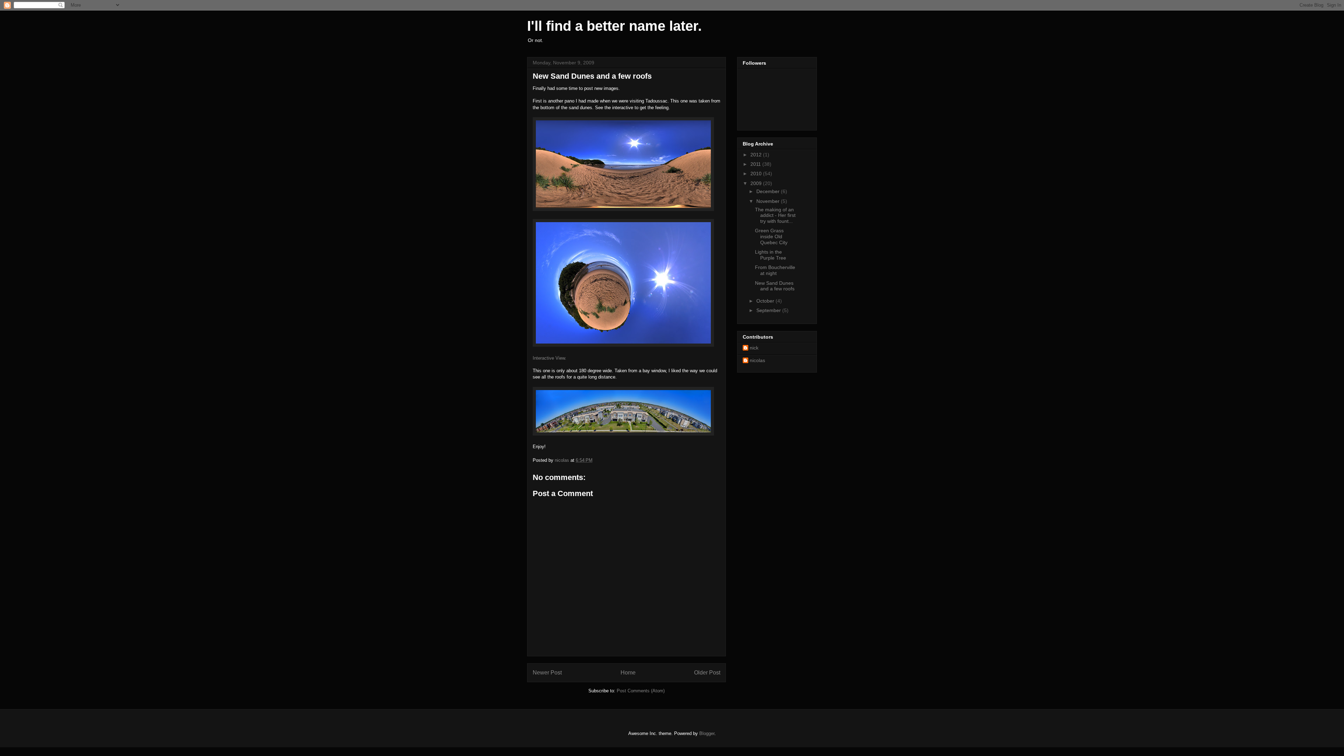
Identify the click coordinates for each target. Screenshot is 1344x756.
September (769, 310)
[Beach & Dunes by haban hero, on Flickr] (623, 209)
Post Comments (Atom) (641, 690)
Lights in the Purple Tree (770, 255)
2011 (756, 164)
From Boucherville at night (775, 270)
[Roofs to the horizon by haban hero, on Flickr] (623, 434)
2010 (756, 173)
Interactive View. (549, 358)
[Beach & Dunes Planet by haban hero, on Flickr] (623, 345)
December (768, 191)
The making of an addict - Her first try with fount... (775, 215)
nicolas (757, 360)
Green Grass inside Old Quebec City (771, 236)
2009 (756, 183)
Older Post (707, 673)
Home (628, 673)
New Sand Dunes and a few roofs (774, 286)
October (766, 301)
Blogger (706, 733)
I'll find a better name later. (614, 26)
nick (754, 348)
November (768, 201)
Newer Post (547, 673)
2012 (756, 154)
